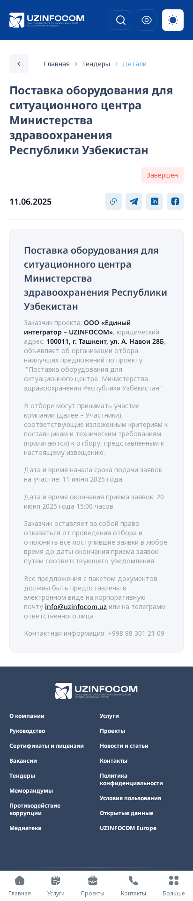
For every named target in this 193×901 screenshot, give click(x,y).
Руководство (27, 731)
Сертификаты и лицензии (46, 746)
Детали (134, 63)
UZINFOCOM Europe (128, 828)
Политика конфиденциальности (131, 779)
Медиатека (25, 828)
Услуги (109, 716)
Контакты (113, 761)
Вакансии (23, 761)
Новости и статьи (124, 746)
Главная (57, 63)
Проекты (112, 731)
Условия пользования (130, 798)
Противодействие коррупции (34, 809)
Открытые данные (126, 813)
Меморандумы (31, 791)
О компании (27, 716)
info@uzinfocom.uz (76, 606)
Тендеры (96, 63)
